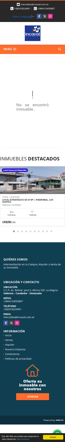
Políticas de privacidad (18, 358)
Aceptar (53, 437)
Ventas (9, 340)
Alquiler (9, 344)
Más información (23, 439)
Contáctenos (12, 354)
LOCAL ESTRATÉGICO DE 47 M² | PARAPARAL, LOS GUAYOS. (27, 201)
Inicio (8, 335)
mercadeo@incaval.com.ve (18, 317)
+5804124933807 (46, 8)
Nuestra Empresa (15, 349)
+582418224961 (22, 8)
